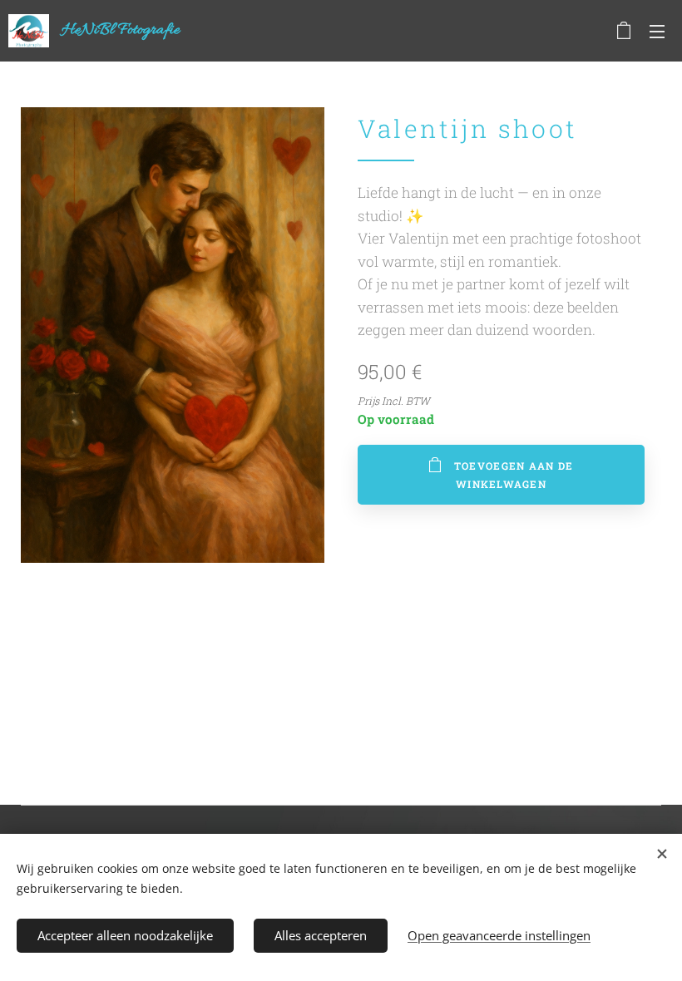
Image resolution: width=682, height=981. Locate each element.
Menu (657, 30)
